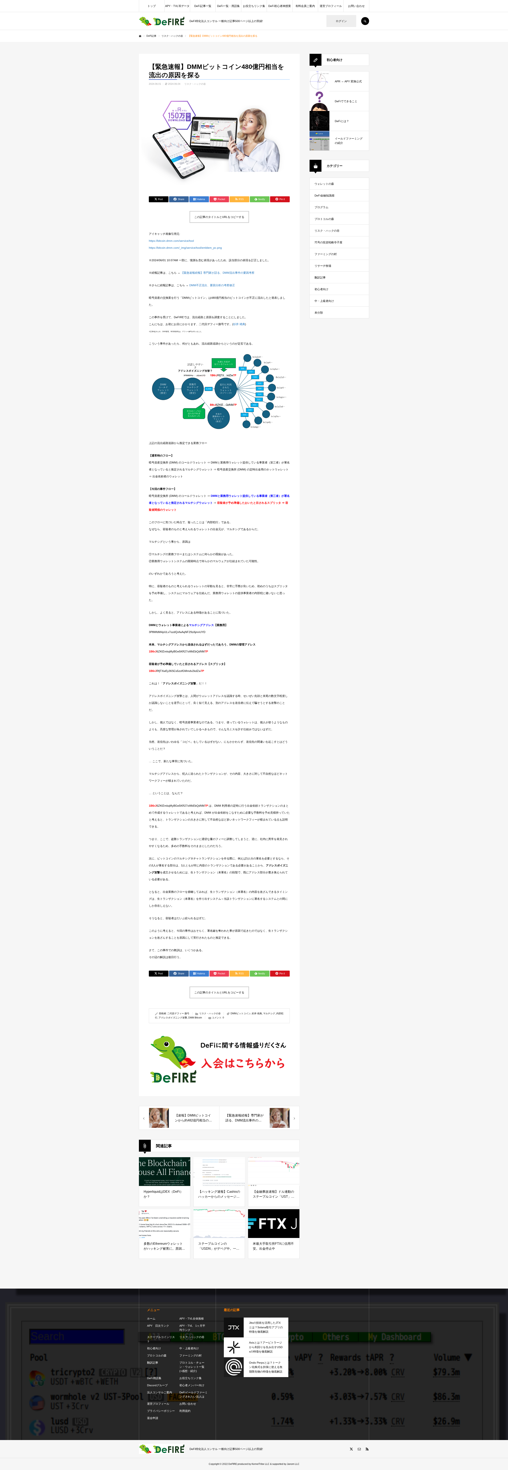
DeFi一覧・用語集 (228, 6)
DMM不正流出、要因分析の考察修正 (212, 285)
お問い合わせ (356, 6)
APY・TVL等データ (177, 6)
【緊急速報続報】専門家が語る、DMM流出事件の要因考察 (217, 272)
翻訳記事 (320, 277)
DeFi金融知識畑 (324, 195)
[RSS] (367, 1449)
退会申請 (152, 1418)
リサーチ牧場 (323, 265)
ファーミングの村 (326, 254)
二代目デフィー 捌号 (178, 1013)
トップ (151, 6)
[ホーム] (140, 36)
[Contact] (359, 1449)
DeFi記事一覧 (202, 6)
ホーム (151, 1318)
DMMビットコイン (241, 1013)
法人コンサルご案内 (159, 1392)
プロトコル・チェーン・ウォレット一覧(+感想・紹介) (191, 1367)
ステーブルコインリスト (161, 1339)
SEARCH (365, 21)
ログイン (341, 21)
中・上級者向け (324, 300)
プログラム (321, 207)
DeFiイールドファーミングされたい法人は (193, 1394)
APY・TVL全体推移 (191, 1318)
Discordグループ (157, 1385)
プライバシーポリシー (161, 1410)
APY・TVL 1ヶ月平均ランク (192, 1327)
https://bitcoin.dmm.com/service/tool (171, 240)
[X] (351, 1449)
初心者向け (321, 289)
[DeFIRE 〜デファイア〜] (162, 21)
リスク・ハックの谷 (195, 84)
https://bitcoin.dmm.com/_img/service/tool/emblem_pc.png (185, 247)
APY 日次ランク (158, 1325)
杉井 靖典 (239, 324)
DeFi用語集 (154, 1378)
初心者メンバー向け (191, 1385)
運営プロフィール (331, 6)
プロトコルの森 (324, 219)
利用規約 (184, 1410)
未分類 (319, 312)
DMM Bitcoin (195, 1017)
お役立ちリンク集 (254, 6)
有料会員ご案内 (305, 6)
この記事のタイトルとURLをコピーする (219, 217)
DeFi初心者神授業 (279, 6)
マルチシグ (269, 1013)
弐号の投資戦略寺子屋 (328, 242)
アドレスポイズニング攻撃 (173, 1017)
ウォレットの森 (324, 183)
